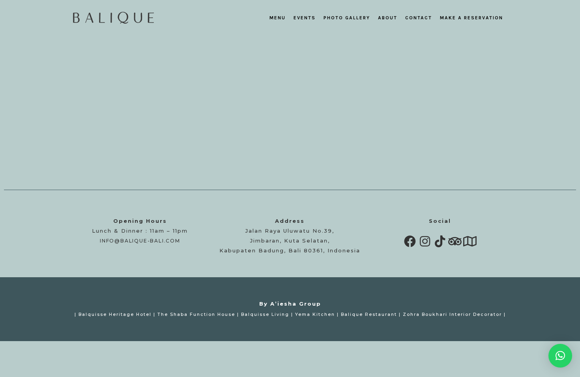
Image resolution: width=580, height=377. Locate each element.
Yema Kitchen (315, 314)
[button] (560, 356)
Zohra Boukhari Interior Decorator (452, 314)
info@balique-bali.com (140, 241)
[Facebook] (409, 241)
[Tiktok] (439, 241)
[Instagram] (424, 241)
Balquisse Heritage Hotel (115, 314)
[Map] (469, 241)
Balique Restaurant (369, 314)
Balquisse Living (265, 314)
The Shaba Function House (196, 314)
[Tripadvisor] (454, 241)
